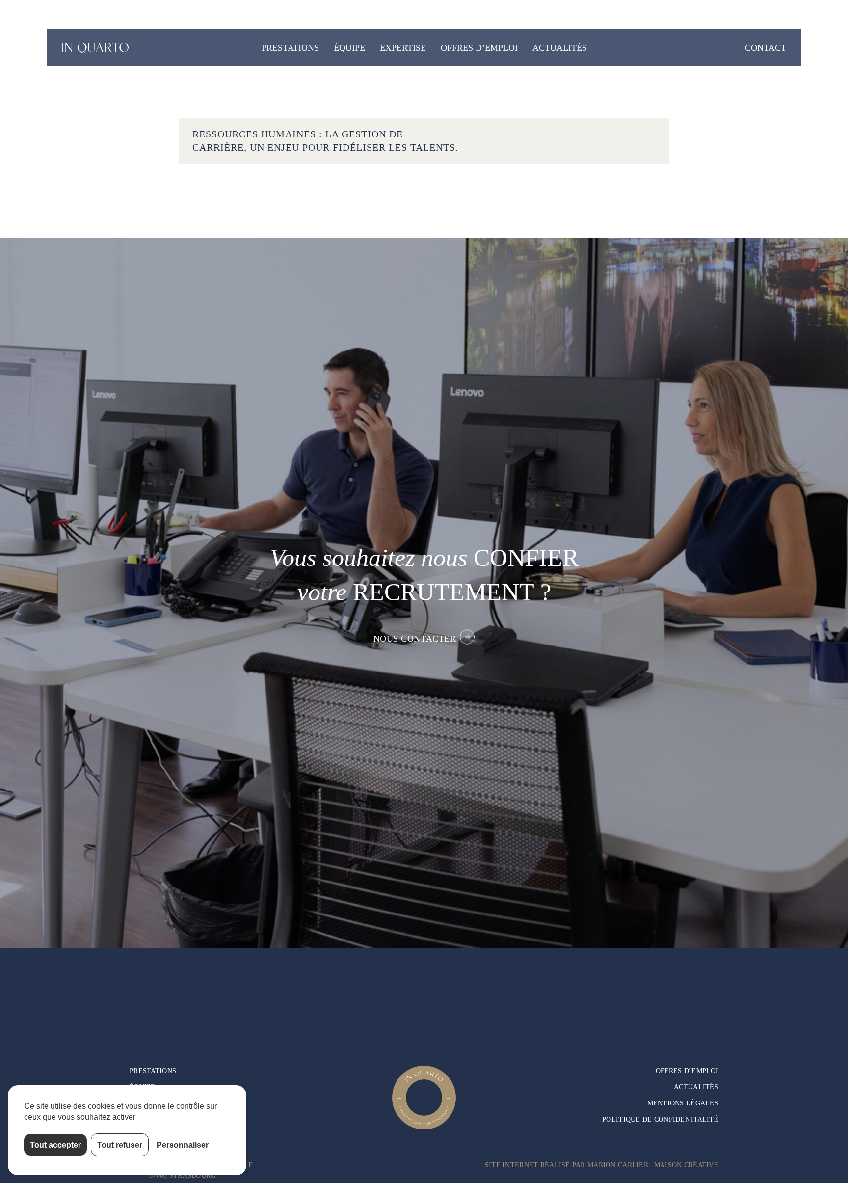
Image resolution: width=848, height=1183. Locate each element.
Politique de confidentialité (660, 1119)
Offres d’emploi (479, 48)
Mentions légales (682, 1103)
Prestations (290, 48)
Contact (765, 48)
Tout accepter (55, 1144)
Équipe (349, 48)
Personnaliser (183, 1144)
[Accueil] (96, 48)
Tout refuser (119, 1144)
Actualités (559, 48)
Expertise (403, 48)
